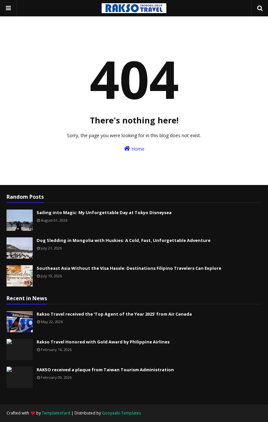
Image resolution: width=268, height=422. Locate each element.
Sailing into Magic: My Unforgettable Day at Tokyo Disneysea (104, 212)
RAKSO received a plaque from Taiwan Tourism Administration (105, 370)
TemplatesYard (56, 413)
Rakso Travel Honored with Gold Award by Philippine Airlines (103, 342)
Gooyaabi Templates (121, 413)
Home (137, 149)
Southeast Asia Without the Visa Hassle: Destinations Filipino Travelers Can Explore (129, 268)
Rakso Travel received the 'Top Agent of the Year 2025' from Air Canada (114, 314)
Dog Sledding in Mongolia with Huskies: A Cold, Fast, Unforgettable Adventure (123, 240)
